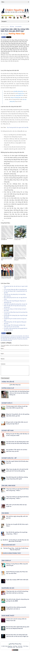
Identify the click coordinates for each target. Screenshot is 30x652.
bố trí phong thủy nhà (5, 336)
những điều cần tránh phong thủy (9, 338)
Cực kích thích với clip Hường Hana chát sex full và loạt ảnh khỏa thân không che (19, 393)
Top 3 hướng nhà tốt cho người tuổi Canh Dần (17, 127)
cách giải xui (19, 337)
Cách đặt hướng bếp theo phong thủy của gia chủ (15, 304)
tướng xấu (9, 340)
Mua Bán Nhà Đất (9, 545)
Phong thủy (19, 338)
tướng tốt (5, 340)
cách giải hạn (13, 337)
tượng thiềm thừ (19, 95)
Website (2, 358)
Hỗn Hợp (12, 26)
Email (2, 353)
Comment (3, 364)
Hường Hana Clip (17, 33)
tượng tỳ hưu (21, 93)
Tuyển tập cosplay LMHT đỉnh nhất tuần (17, 579)
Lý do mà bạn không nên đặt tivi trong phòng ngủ (15, 289)
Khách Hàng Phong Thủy (12, 553)
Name (2, 348)
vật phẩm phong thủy (18, 91)
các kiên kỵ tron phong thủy (16, 336)
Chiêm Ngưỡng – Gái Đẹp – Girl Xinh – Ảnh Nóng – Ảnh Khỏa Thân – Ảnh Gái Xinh (17, 647)
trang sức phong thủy (15, 97)
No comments (18, 26)
